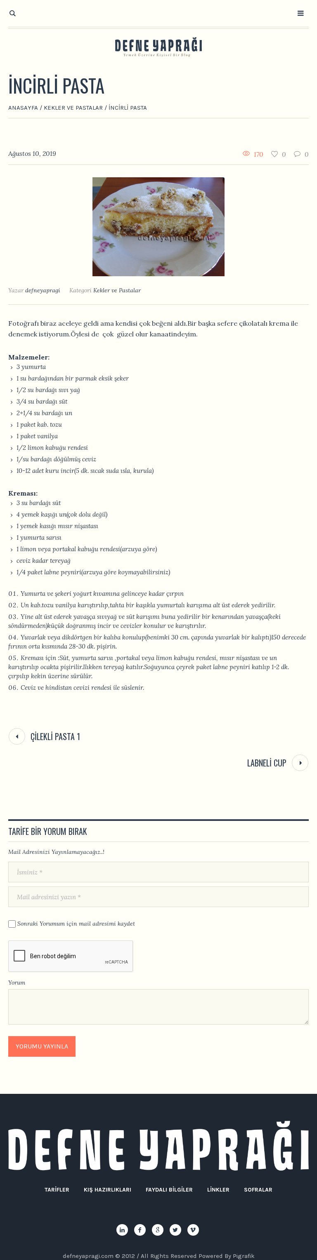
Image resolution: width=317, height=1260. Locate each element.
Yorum (16, 982)
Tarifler (57, 1189)
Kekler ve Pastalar (73, 107)
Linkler (218, 1189)
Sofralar (258, 1189)
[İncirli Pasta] (158, 226)
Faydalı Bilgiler (169, 1189)
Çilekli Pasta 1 (55, 736)
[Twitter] (175, 1230)
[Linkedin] (122, 1230)
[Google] (157, 1230)
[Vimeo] (193, 1230)
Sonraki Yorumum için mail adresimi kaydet (76, 923)
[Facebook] (140, 1230)
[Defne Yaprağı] (158, 47)
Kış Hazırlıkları (107, 1189)
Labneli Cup (266, 763)
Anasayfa (23, 107)
